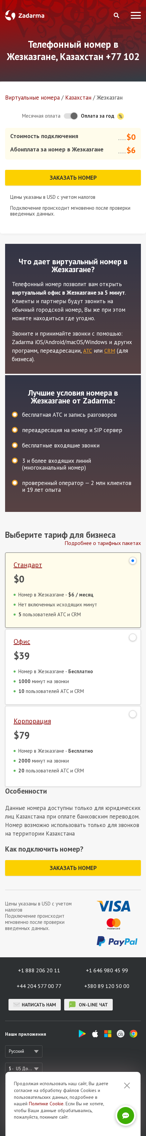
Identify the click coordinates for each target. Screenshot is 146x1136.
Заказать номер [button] (73, 177)
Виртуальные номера (32, 97)
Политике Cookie (46, 1104)
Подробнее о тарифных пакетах (103, 543)
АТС (87, 350)
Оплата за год (98, 116)
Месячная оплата (41, 116)
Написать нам (39, 1005)
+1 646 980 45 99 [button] (107, 970)
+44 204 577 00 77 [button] (39, 986)
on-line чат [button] (92, 1005)
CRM (109, 350)
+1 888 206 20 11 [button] (39, 970)
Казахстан (78, 97)
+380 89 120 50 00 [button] (106, 986)
